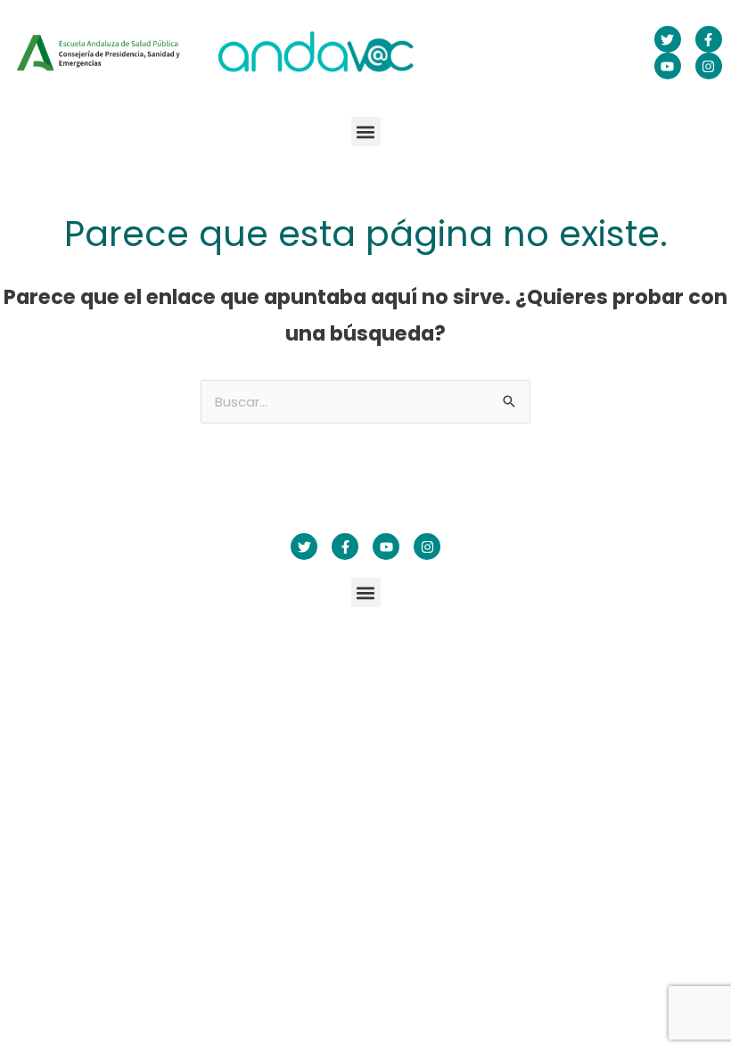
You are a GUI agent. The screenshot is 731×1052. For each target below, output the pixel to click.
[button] (366, 131)
